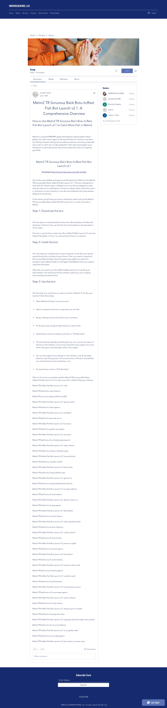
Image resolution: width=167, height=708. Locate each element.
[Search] (116, 71)
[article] (64, 376)
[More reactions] (42, 649)
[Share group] (135, 70)
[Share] (94, 93)
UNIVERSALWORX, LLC (19, 6)
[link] (37, 79)
